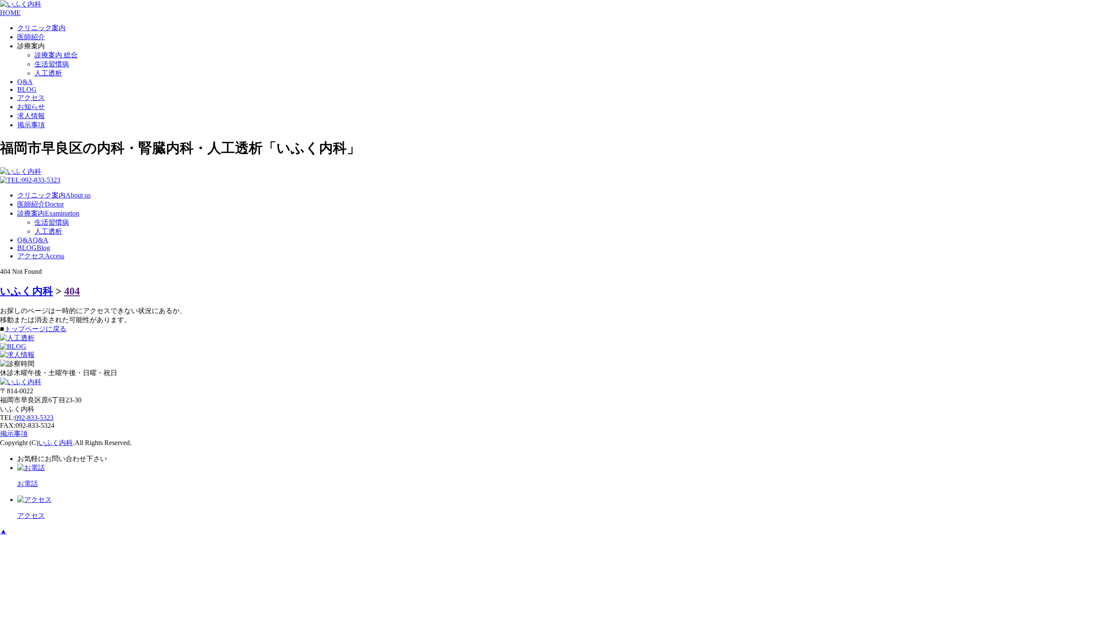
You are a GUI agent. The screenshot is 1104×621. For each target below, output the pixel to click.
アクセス (31, 97)
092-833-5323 (34, 417)
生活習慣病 (51, 64)
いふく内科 (55, 442)
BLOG (27, 89)
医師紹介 (31, 37)
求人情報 (31, 115)
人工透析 (48, 73)
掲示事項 (31, 125)
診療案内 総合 (56, 55)
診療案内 (48, 213)
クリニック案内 (41, 27)
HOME (10, 12)
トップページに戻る (35, 328)
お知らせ (31, 106)
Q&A (25, 81)
